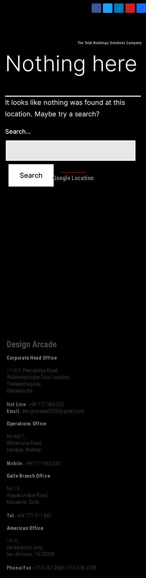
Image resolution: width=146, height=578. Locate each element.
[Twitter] (107, 8)
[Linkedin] (119, 8)
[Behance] (141, 8)
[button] (141, 28)
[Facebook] (96, 8)
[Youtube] (130, 8)
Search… (18, 131)
